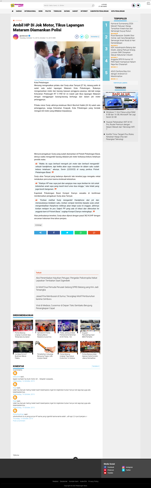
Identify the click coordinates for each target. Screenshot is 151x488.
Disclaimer (63, 481)
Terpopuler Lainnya (120, 83)
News (41, 11)
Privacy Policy (93, 481)
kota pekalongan (118, 11)
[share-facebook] (77, 37)
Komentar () (95, 36)
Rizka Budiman (18, 414)
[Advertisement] (22, 76)
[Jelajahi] (148, 3)
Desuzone (16, 377)
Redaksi (55, 481)
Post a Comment (19, 421)
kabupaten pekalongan (99, 11)
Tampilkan (95, 366)
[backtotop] (75, 459)
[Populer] (138, 5)
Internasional (30, 11)
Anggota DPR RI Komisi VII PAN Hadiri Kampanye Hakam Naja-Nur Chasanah (123, 61)
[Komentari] (94, 232)
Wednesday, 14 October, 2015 (24, 381)
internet (84, 11)
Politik (48, 11)
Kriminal (19, 20)
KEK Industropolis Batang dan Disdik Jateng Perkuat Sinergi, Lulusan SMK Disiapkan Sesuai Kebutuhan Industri (123, 51)
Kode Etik (83, 481)
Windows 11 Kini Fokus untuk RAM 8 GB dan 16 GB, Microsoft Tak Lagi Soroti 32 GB (121, 114)
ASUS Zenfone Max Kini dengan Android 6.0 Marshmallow (121, 73)
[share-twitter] (82, 37)
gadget (75, 11)
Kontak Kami (73, 481)
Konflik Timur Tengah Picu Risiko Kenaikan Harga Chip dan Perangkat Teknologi (120, 136)
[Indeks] (134, 5)
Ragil (15, 388)
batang (67, 11)
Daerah (19, 11)
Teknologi (57, 11)
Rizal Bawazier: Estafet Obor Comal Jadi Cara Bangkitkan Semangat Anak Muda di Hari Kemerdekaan (123, 39)
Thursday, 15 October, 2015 (23, 418)
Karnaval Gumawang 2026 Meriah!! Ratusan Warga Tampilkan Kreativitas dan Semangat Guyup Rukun (122, 27)
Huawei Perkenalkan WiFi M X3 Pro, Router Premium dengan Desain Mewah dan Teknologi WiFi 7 (120, 125)
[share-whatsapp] (87, 37)
